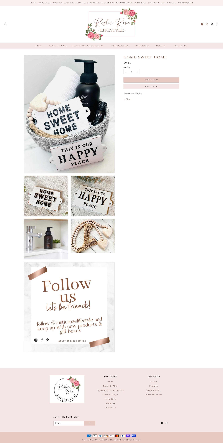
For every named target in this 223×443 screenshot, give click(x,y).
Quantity (126, 67)
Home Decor (110, 399)
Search (153, 382)
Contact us (110, 408)
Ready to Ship (110, 386)
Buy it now (151, 86)
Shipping (153, 386)
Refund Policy (154, 390)
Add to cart (151, 80)
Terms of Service (153, 395)
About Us (110, 403)
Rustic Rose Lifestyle (98, 440)
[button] (4, 24)
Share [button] (128, 99)
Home (110, 382)
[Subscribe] (89, 423)
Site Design (115, 440)
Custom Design (110, 395)
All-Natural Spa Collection (110, 390)
